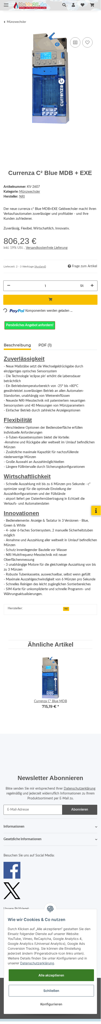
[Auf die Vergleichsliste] (75, 42)
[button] (64, 5)
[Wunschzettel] (82, 5)
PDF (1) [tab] (45, 345)
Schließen (51, 991)
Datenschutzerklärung (79, 788)
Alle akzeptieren (51, 975)
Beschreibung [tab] (17, 345)
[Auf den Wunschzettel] (87, 42)
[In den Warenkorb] (50, 300)
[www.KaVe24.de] (29, 5)
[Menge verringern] (9, 286)
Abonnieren (79, 809)
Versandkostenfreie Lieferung (46, 248)
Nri (66, 609)
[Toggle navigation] (6, 3)
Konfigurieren (51, 1004)
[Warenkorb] (92, 5)
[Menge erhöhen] (92, 286)
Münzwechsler (29, 191)
